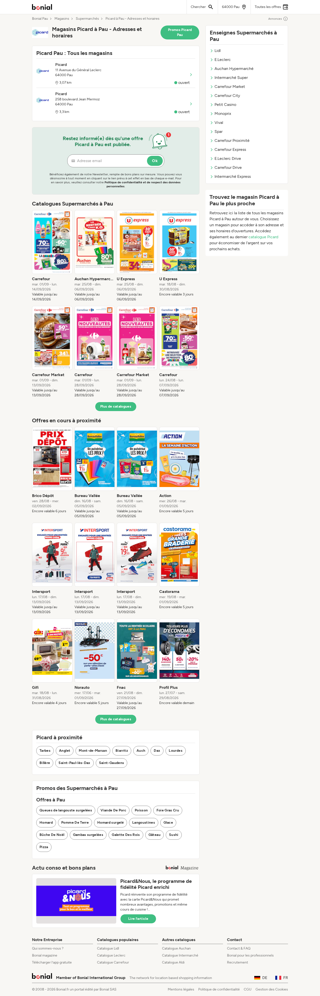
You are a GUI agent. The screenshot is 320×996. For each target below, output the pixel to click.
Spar (218, 131)
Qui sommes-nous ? (48, 948)
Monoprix (222, 113)
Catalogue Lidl (108, 948)
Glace (168, 822)
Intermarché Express (232, 176)
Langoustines (143, 822)
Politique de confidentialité (219, 989)
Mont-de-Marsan (93, 750)
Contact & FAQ (238, 948)
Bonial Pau (40, 18)
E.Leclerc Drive (227, 158)
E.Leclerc (222, 59)
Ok (155, 160)
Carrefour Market (229, 86)
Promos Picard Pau (180, 32)
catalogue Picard (263, 237)
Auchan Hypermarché (234, 68)
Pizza (44, 847)
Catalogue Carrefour (113, 962)
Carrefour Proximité (232, 140)
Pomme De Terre (75, 822)
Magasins (61, 18)
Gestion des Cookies (272, 989)
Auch (140, 750)
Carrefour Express (230, 149)
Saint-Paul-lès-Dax (74, 763)
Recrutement (237, 962)
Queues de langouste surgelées (66, 810)
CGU (248, 989)
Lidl (217, 50)
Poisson (141, 810)
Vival (218, 122)
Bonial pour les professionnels (250, 955)
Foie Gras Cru (167, 810)
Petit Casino (225, 104)
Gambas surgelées (88, 835)
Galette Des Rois (126, 835)
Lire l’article (138, 919)
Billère (45, 763)
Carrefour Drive (228, 167)
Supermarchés (87, 18)
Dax (157, 750)
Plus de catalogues (115, 406)
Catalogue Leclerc (111, 955)
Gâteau (154, 835)
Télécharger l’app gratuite (52, 962)
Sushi (173, 835)
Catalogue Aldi (173, 962)
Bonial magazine (44, 955)
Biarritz (122, 750)
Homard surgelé (110, 822)
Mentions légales (181, 989)
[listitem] (52, 256)
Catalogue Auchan (176, 948)
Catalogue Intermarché (180, 955)
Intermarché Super (231, 77)
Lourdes (175, 750)
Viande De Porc (113, 810)
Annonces (275, 18)
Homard (46, 822)
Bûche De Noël (52, 835)
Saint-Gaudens (111, 763)
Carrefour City (227, 95)
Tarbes (45, 750)
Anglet (64, 750)
